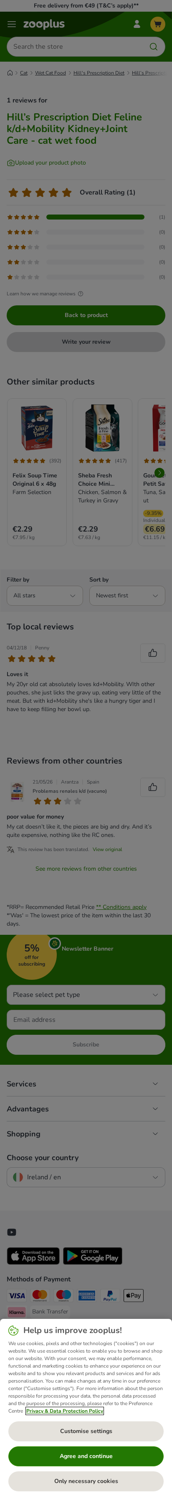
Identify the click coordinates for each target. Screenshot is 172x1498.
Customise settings (86, 1431)
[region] (86, 1408)
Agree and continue (86, 1456)
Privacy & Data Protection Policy (64, 1411)
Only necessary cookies (86, 1481)
